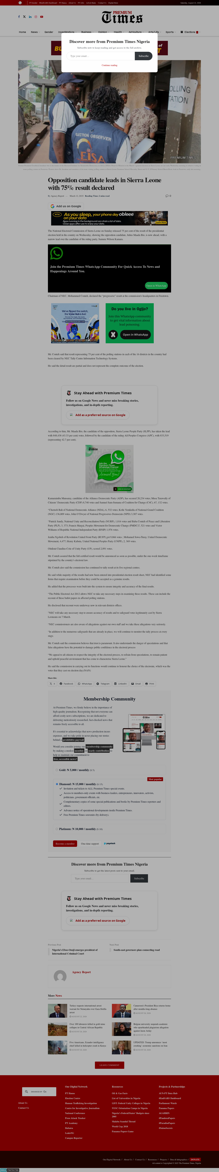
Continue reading (109, 65)
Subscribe (144, 56)
